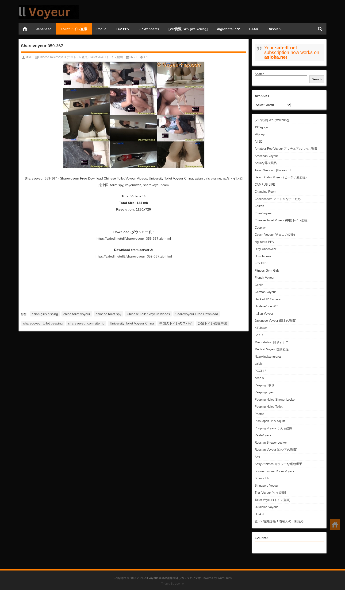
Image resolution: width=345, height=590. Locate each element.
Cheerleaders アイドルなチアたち (278, 199)
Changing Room (265, 191)
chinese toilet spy (108, 314)
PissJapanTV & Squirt (270, 421)
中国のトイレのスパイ (175, 323)
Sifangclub (262, 478)
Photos (259, 414)
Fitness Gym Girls (267, 270)
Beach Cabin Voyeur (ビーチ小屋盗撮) (281, 177)
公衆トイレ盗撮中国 (212, 323)
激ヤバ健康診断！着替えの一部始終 (279, 521)
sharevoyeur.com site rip (86, 323)
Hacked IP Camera (267, 299)
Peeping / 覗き (265, 385)
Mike (29, 57)
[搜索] (320, 29)
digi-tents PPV (228, 29)
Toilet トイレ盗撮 (74, 29)
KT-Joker (261, 328)
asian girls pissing (45, 314)
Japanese (43, 29)
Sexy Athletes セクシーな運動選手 (278, 464)
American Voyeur (266, 156)
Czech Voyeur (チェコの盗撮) (275, 234)
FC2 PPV (122, 29)
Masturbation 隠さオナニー (273, 342)
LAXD (253, 29)
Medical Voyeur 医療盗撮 (272, 349)
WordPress (225, 578)
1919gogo (261, 127)
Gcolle (259, 285)
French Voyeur (264, 277)
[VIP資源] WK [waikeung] (188, 29)
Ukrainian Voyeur (266, 507)
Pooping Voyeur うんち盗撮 (273, 428)
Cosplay (260, 227)
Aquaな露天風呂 (266, 163)
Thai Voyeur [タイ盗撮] (270, 492)
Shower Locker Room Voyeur (274, 471)
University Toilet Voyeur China (132, 323)
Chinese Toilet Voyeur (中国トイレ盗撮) (281, 220)
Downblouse (263, 256)
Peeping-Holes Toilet (269, 406)
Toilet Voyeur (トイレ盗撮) (272, 500)
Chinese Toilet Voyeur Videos (148, 314)
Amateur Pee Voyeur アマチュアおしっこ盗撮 (286, 148)
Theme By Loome (172, 583)
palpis (259, 363)
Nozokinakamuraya (268, 356)
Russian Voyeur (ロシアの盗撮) (276, 449)
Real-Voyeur (263, 435)
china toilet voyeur (76, 314)
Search (259, 74)
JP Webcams (149, 29)
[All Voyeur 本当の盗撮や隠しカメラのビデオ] (49, 6)
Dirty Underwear (265, 249)
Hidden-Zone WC (266, 306)
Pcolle (101, 29)
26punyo (260, 134)
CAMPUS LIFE (265, 184)
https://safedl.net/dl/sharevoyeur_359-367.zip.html (133, 238)
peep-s (259, 378)
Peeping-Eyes (264, 392)
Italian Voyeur (264, 313)
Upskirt (259, 514)
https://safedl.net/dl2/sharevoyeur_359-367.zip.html (134, 256)
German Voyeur (265, 292)
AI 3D (258, 141)
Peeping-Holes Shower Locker (275, 399)
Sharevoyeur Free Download (196, 314)
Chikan (259, 206)
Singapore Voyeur (267, 485)
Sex (257, 457)
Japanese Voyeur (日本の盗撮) (275, 320)
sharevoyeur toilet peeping (43, 323)
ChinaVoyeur (263, 213)
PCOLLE (261, 371)
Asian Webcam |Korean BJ (273, 170)
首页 (25, 29)
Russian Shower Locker (271, 442)
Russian (274, 29)
